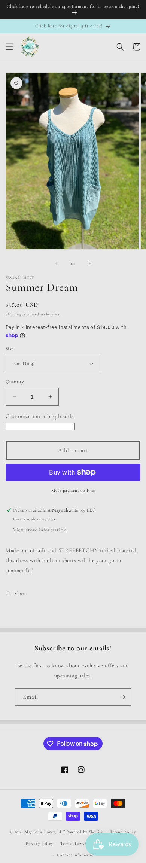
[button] (9, 47)
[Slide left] (56, 263)
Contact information (76, 855)
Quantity (15, 382)
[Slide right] (89, 263)
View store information (39, 530)
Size (10, 349)
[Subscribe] (122, 697)
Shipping (13, 314)
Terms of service (75, 843)
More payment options (73, 490)
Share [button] (20, 593)
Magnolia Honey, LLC (45, 831)
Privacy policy (39, 843)
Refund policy (123, 831)
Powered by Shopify (84, 831)
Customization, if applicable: (40, 416)
